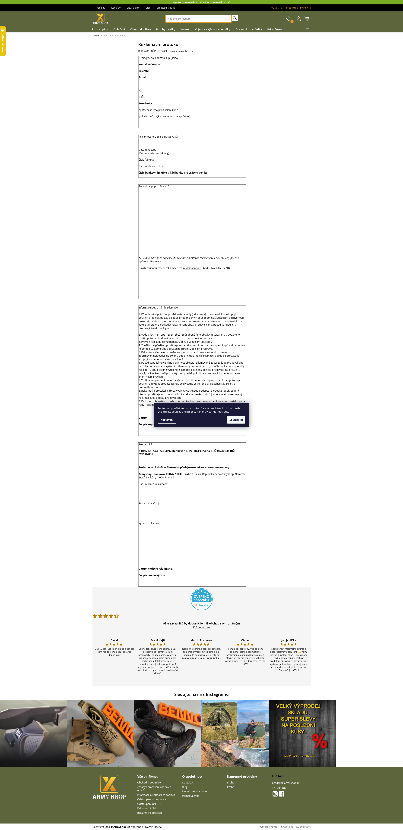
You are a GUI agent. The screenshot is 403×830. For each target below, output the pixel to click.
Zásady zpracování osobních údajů (154, 788)
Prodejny (100, 7)
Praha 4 (231, 782)
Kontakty (116, 7)
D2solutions (303, 827)
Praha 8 (231, 787)
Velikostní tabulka (166, 7)
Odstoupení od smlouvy (151, 799)
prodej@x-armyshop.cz (286, 783)
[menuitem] (100, 29)
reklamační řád (192, 268)
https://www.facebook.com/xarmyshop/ (281, 794)
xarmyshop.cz (275, 794)
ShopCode (287, 827)
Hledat (235, 18)
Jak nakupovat (190, 796)
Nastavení (167, 419)
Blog (148, 7)
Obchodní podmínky (149, 782)
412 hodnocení (201, 627)
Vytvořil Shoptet (269, 827)
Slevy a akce (133, 7)
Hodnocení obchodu (194, 791)
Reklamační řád (146, 808)
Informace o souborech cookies (156, 795)
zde (226, 411)
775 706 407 (279, 788)
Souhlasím (236, 419)
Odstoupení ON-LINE (149, 804)
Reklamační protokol (149, 812)
